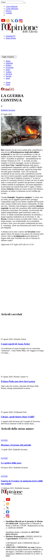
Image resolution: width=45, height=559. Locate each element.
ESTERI (4, 440)
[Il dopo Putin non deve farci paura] (15, 375)
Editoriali (9, 63)
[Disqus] (22, 280)
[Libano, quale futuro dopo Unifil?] (15, 410)
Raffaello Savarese (8, 110)
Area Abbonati (11, 6)
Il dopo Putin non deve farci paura (18, 381)
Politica (8, 65)
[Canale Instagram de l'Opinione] (21, 22)
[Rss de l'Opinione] (8, 22)
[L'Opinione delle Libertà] (19, 32)
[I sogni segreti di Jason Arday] (15, 337)
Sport (8, 78)
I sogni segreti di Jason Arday (15, 344)
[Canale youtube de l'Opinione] (3, 22)
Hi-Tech (9, 74)
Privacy (9, 11)
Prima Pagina (11, 38)
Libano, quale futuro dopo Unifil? (18, 416)
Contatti (9, 13)
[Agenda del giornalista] (11, 54)
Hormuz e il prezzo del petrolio (16, 445)
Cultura (8, 72)
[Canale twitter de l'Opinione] (12, 22)
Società (8, 76)
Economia (9, 67)
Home (8, 61)
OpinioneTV (10, 36)
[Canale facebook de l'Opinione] (16, 22)
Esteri (8, 70)
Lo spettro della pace (11, 463)
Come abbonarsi (12, 9)
